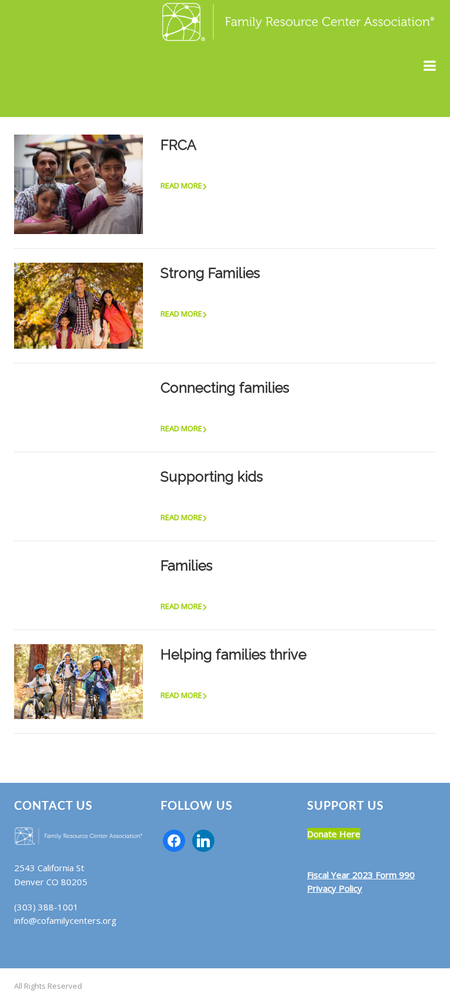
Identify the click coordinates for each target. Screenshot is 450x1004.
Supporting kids (212, 476)
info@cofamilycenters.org (65, 920)
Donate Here (333, 834)
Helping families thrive (233, 654)
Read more (181, 185)
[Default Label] (203, 839)
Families (187, 565)
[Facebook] (174, 839)
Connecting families (225, 387)
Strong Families (210, 272)
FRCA (178, 144)
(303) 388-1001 (46, 907)
